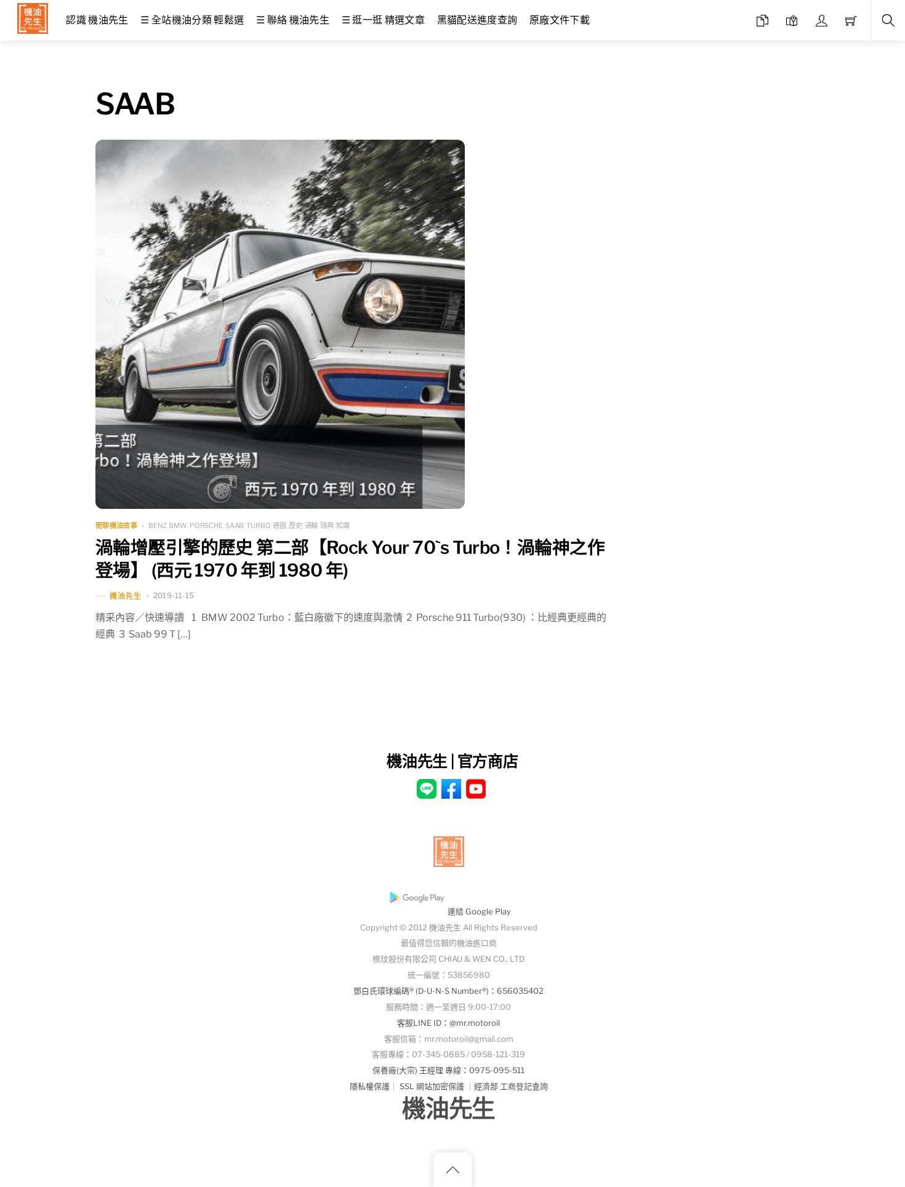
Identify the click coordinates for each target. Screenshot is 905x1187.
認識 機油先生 (97, 20)
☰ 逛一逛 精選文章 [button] (383, 20)
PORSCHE (206, 525)
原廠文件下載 (559, 20)
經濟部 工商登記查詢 (511, 1086)
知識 (343, 525)
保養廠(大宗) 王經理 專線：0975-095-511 (448, 1070)
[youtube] (476, 788)
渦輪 (311, 525)
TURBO (258, 525)
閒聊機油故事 (116, 525)
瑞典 (327, 525)
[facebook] (451, 788)
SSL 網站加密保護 (432, 1086)
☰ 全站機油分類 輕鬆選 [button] (192, 20)
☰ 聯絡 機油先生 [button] (292, 20)
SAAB (234, 525)
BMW (178, 525)
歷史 (295, 525)
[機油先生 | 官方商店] (32, 16)
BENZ (157, 525)
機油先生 (126, 596)
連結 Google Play (479, 911)
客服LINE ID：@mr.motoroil (448, 1023)
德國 (279, 525)
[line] (426, 788)
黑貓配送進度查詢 (477, 20)
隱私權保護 (370, 1086)
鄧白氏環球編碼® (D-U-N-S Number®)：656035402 (448, 991)
